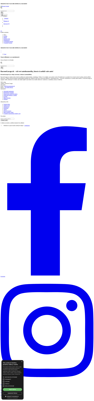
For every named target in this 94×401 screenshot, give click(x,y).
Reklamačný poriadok (9, 92)
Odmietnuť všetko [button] (12, 393)
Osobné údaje (7, 104)
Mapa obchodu (7, 98)
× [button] (21, 361)
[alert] (12, 380)
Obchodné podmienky (9, 91)
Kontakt (5, 96)
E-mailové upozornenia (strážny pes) (12, 113)
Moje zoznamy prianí (8, 112)
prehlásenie (27, 125)
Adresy (5, 109)
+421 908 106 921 (8, 87)
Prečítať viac (17, 374)
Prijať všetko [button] (12, 389)
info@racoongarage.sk (9, 86)
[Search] (2, 13)
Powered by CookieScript (12, 397)
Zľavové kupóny (7, 111)
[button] (12, 396)
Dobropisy (6, 108)
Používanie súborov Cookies (10, 95)
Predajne (6, 99)
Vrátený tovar (7, 105)
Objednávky (6, 107)
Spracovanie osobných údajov (10, 94)
